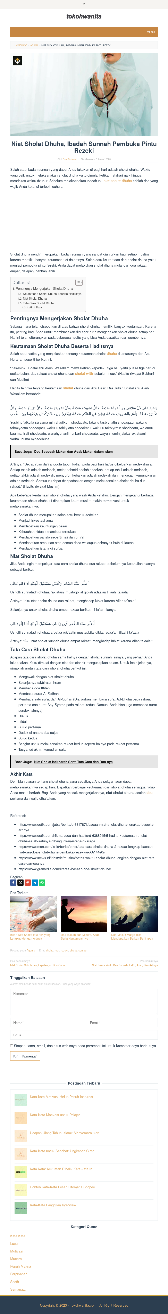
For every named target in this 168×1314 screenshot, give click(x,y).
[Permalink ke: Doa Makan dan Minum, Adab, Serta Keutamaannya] (84, 914)
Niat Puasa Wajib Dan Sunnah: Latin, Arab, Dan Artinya (125, 963)
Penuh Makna (20, 1266)
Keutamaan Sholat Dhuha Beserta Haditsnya (52, 293)
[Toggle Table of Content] (77, 282)
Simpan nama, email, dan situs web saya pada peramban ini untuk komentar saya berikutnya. (85, 1045)
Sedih (14, 1281)
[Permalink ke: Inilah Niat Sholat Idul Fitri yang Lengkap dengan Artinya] (33, 914)
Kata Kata (17, 1235)
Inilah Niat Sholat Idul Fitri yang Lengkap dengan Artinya (30, 936)
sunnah (82, 950)
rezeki (64, 950)
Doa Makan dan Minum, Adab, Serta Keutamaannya (80, 936)
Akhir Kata (35, 307)
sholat (73, 950)
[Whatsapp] (42, 882)
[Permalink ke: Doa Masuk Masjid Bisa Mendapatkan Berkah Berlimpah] (134, 914)
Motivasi (16, 1251)
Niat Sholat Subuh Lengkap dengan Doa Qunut (38, 963)
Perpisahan (18, 1273)
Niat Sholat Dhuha (35, 298)
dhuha (49, 950)
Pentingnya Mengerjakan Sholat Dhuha (44, 288)
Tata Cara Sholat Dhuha (38, 303)
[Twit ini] (20, 882)
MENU (151, 32)
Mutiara (16, 1258)
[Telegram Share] (35, 882)
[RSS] (84, 4)
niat (57, 950)
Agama (31, 950)
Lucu (14, 1243)
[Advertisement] (84, 221)
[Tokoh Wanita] (84, 15)
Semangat (18, 1289)
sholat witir (84, 373)
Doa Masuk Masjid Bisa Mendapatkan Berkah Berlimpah (132, 936)
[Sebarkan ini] (13, 882)
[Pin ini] (28, 882)
